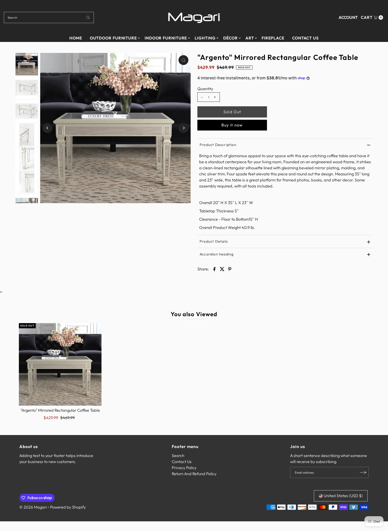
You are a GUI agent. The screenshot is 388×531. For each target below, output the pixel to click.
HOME (75, 38)
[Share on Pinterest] (229, 268)
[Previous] (47, 128)
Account (348, 17)
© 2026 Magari (33, 507)
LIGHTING (205, 38)
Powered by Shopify (68, 507)
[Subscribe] (363, 472)
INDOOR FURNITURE (166, 38)
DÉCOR (230, 38)
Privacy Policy (184, 467)
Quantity (205, 88)
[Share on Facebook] (214, 268)
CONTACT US (305, 38)
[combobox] (49, 17)
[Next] (183, 128)
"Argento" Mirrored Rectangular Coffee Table (60, 410)
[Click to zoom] (183, 60)
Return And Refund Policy (194, 473)
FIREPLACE (273, 38)
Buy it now (232, 125)
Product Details (214, 241)
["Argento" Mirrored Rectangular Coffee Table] (60, 364)
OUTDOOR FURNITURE (113, 38)
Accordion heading (217, 254)
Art (249, 38)
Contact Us (182, 461)
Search (178, 455)
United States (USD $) (343, 495)
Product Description (218, 144)
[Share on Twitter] (222, 268)
